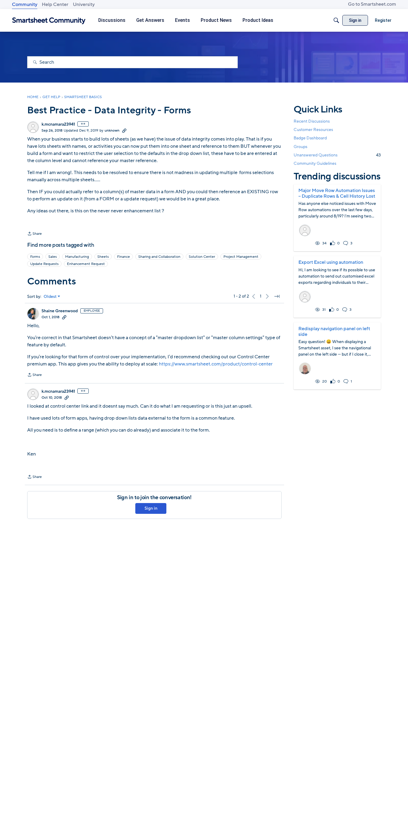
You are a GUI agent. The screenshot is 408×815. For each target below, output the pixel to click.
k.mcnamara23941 (58, 124)
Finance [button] (123, 256)
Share (34, 234)
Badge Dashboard (310, 138)
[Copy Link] (124, 130)
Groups (300, 147)
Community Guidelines (315, 163)
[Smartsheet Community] (49, 20)
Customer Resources (313, 129)
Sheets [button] (103, 256)
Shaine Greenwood (60, 311)
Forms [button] (35, 256)
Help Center (55, 4)
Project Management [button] (240, 256)
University (84, 4)
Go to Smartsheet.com (372, 4)
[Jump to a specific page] (277, 296)
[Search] (336, 20)
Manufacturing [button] (77, 256)
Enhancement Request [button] (86, 263)
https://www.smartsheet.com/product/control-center (216, 364)
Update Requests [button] (44, 263)
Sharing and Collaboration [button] (159, 256)
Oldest (50, 297)
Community (24, 4)
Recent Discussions (312, 121)
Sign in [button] (151, 508)
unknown (112, 130)
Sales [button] (52, 256)
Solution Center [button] (202, 256)
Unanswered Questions (337, 155)
